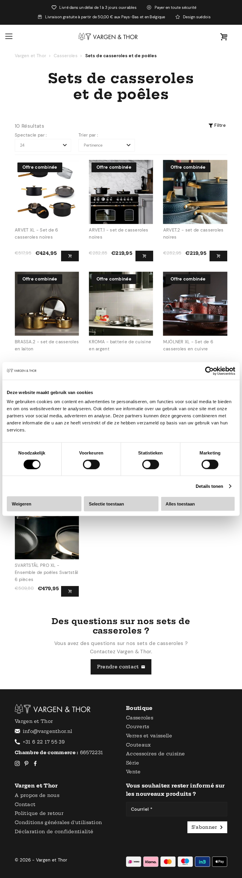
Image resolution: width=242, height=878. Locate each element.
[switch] (91, 464)
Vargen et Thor (30, 56)
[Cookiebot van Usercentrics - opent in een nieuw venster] (209, 370)
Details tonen (209, 485)
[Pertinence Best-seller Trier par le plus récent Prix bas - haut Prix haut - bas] (107, 145)
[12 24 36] (43, 145)
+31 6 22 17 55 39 (44, 742)
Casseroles (66, 56)
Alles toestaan (180, 503)
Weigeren (21, 503)
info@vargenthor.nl (47, 731)
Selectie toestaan (106, 503)
